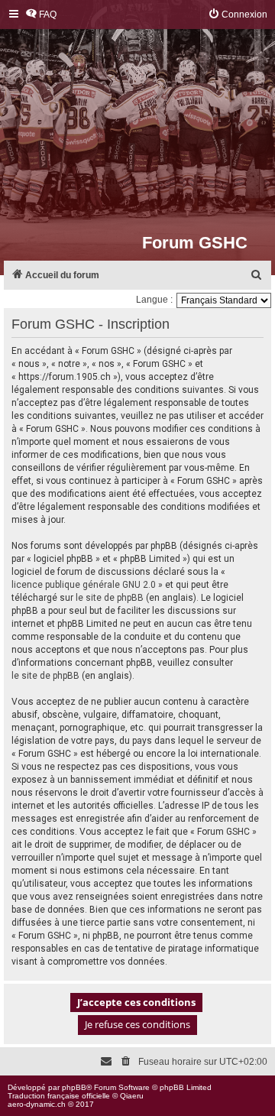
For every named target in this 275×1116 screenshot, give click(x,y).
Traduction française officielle (59, 1096)
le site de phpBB (110, 597)
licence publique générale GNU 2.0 (83, 584)
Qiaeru (132, 1096)
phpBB (74, 1087)
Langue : (154, 299)
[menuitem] (41, 15)
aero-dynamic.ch (37, 1104)
